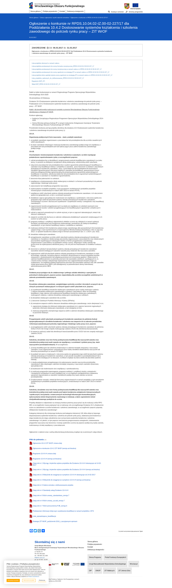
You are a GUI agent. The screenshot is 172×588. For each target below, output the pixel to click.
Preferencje (42, 580)
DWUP (98, 570)
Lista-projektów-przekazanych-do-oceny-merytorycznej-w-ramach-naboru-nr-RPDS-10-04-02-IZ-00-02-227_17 (67, 69)
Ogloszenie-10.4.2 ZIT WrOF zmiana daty (47, 443)
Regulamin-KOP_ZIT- (38, 81)
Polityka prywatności (50, 11)
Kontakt (62, 11)
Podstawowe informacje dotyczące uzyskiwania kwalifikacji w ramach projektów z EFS (63, 511)
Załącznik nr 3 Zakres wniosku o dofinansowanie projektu (53, 485)
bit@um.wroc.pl (39, 557)
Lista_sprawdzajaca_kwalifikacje (44, 516)
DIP (90, 570)
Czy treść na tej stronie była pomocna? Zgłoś (131, 531)
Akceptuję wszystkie (13, 580)
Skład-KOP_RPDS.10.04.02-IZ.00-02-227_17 (46, 84)
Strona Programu (95, 557)
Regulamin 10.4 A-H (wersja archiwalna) (47, 459)
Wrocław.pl (134, 564)
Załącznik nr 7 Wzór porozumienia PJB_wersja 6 (50, 506)
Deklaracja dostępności (75, 11)
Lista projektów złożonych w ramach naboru (45, 63)
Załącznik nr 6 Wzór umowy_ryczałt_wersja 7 (49, 501)
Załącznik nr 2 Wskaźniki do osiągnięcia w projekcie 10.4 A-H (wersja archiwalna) (61, 480)
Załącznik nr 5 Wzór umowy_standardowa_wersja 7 (51, 495)
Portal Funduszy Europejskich (115, 557)
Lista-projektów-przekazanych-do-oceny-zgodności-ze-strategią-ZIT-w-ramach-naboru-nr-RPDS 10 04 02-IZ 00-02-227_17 (70, 72)
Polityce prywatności (33, 576)
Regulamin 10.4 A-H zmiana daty (44, 453)
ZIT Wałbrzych (109, 570)
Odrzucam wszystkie (28, 580)
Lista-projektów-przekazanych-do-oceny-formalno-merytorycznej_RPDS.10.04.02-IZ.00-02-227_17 (63, 66)
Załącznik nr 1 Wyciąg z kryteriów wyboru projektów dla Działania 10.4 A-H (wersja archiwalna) (66, 469)
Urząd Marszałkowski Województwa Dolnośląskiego (107, 564)
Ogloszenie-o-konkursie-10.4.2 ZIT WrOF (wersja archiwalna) (54, 448)
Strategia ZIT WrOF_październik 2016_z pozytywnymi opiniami (55, 521)
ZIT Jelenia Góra (124, 570)
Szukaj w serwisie (117, 12)
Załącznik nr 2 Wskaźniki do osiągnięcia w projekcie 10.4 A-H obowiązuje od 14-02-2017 (64, 475)
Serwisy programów (136, 12)
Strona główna (35, 11)
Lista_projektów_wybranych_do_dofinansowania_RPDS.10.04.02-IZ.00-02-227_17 (58, 78)
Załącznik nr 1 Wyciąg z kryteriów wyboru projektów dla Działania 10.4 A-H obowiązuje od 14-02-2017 (67, 464)
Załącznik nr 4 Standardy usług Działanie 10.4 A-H (50, 490)
